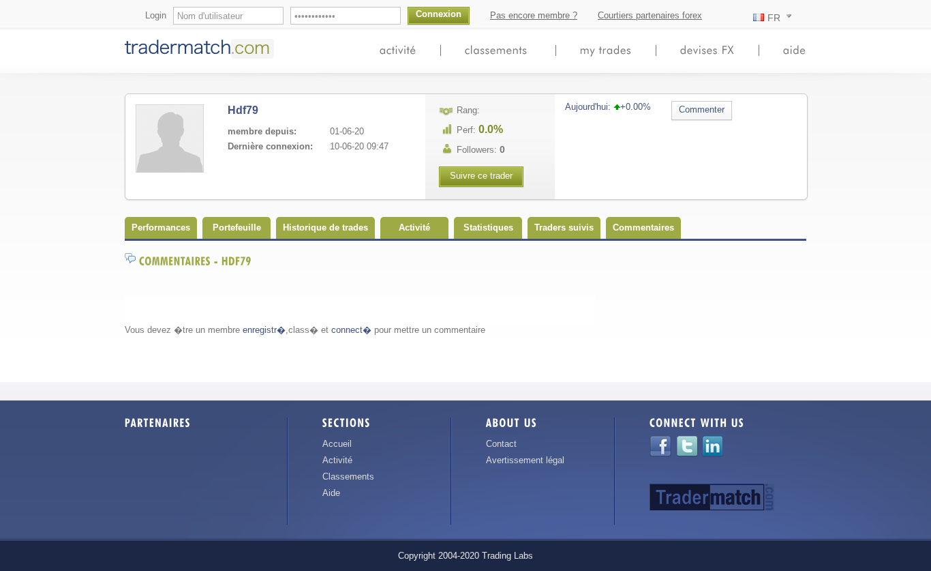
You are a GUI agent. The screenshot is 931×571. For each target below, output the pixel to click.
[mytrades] (606, 49)
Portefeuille (237, 227)
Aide (331, 493)
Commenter (701, 109)
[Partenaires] (158, 425)
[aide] (794, 49)
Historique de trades (325, 227)
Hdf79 (243, 110)
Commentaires (643, 227)
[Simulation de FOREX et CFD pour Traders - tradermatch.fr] (202, 58)
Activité (414, 227)
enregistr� (264, 330)
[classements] (498, 49)
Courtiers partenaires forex (650, 15)
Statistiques (488, 227)
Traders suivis (564, 227)
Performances (161, 227)
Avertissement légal (525, 460)
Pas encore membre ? (533, 15)
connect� (351, 330)
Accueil (337, 444)
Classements (348, 476)
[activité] (398, 49)
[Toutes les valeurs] (707, 49)
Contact (501, 444)
